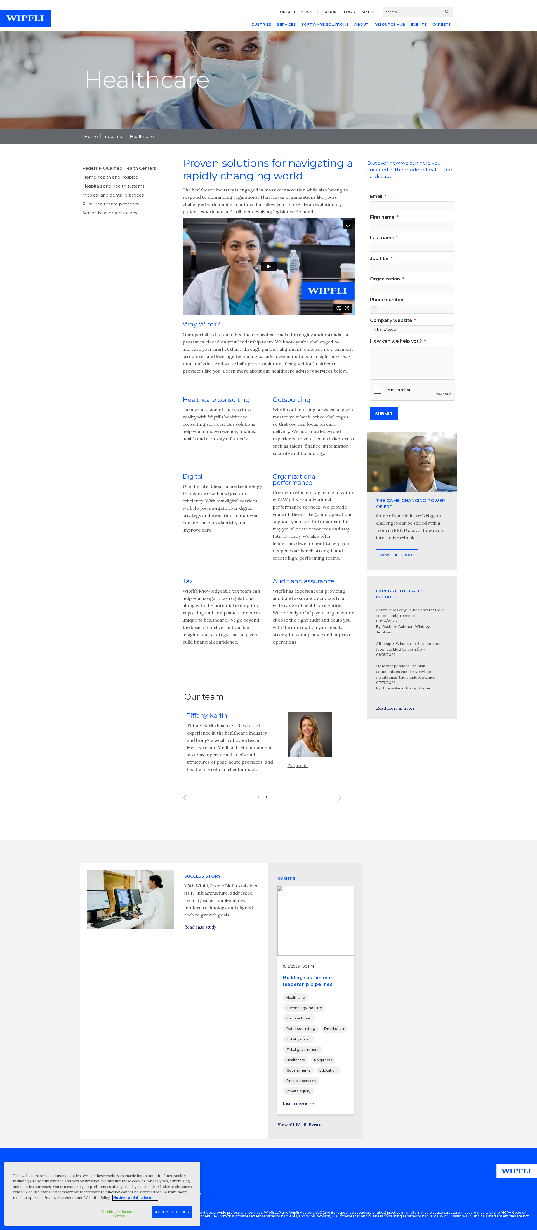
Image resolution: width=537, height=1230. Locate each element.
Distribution (334, 1028)
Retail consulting (300, 1028)
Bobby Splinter (418, 688)
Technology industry (304, 1008)
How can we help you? (396, 341)
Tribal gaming (298, 1039)
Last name (382, 237)
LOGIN (349, 12)
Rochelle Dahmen (397, 627)
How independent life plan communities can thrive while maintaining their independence (405, 671)
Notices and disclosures (135, 1197)
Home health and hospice (110, 177)
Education (328, 1070)
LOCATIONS (327, 12)
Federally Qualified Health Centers (119, 168)
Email (376, 196)
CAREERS (441, 24)
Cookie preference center (119, 1213)
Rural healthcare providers (111, 204)
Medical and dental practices (113, 195)
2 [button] (266, 797)
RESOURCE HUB (389, 24)
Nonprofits (323, 1060)
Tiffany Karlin (393, 688)
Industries (113, 136)
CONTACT (286, 12)
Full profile (298, 765)
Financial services (301, 1081)
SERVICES (286, 24)
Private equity (298, 1091)
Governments (298, 1070)
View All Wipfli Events (299, 1124)
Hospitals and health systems (113, 186)
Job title (379, 258)
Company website (391, 320)
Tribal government (302, 1049)
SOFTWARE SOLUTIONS (325, 24)
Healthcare (142, 136)
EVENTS (419, 24)
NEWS (306, 12)
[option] (262, 751)
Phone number (387, 299)
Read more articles (395, 708)
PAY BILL (368, 12)
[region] (102, 1194)
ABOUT (361, 24)
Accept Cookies (172, 1211)
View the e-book (397, 555)
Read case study (200, 927)
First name (382, 217)
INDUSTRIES (259, 24)
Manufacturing (299, 1018)
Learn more (295, 1103)
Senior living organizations (110, 213)
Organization (385, 279)
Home (91, 136)
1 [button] (258, 797)
